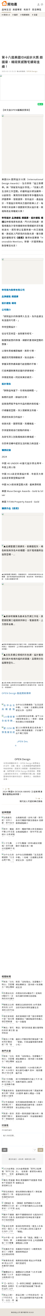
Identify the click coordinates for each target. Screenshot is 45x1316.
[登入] (38, 4)
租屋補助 (25, 14)
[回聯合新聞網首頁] (4, 3)
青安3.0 (6, 14)
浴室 (35, 14)
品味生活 (6, 9)
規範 (4, 1150)
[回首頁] (9, 3)
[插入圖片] (35, 1150)
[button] (42, 4)
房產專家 (17, 9)
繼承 (16, 14)
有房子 (27, 9)
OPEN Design (32, 71)
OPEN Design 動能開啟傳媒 (16, 693)
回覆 (40, 1150)
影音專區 (36, 9)
